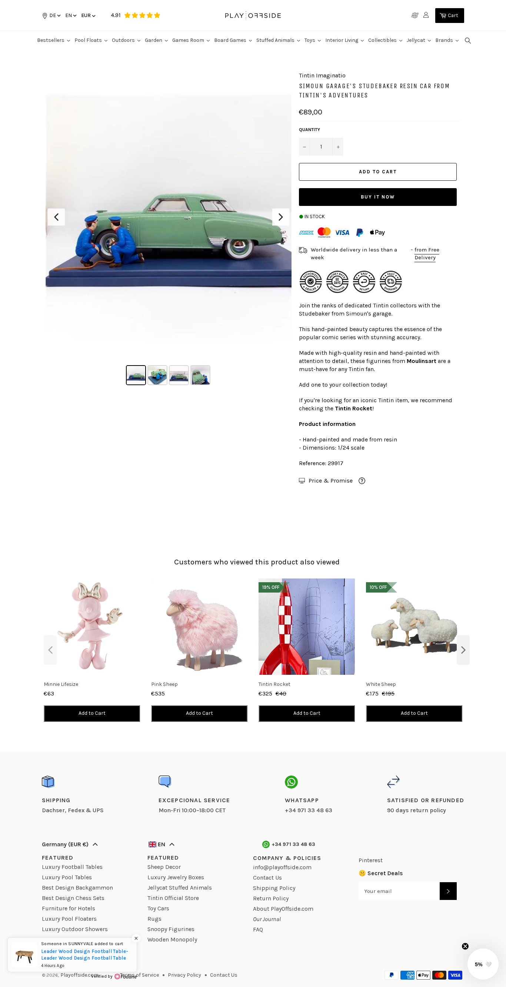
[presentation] (50, 650)
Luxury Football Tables (72, 866)
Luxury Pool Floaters (69, 918)
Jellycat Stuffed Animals (179, 887)
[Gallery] (169, 229)
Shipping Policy (274, 887)
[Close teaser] (465, 946)
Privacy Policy (184, 975)
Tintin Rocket (274, 684)
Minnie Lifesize (61, 684)
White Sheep (381, 684)
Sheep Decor (164, 866)
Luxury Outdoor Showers (75, 929)
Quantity (309, 129)
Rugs (154, 918)
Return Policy (271, 898)
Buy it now (378, 197)
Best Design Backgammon (77, 887)
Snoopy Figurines (170, 929)
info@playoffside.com (282, 867)
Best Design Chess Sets (73, 897)
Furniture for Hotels (68, 908)
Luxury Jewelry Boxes (175, 877)
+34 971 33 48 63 (294, 844)
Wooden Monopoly (172, 939)
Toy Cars (158, 908)
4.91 (116, 15)
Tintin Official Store (173, 897)
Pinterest (371, 860)
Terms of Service (139, 975)
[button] (70, 15)
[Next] (281, 217)
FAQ (258, 929)
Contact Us (267, 877)
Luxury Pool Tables (67, 877)
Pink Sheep (164, 684)
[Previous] (56, 217)
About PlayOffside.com (283, 908)
